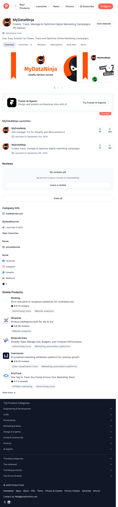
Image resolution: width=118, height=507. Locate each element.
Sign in (107, 6)
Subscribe (88, 6)
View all (58, 198)
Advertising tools (13, 33)
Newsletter (8, 491)
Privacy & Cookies (53, 491)
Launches (41, 6)
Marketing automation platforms (52, 346)
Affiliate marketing (22, 386)
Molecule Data (19, 338)
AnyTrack (16, 373)
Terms (40, 491)
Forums (70, 6)
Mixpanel (16, 317)
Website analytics (44, 311)
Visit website (104, 23)
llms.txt (96, 491)
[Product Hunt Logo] (6, 6)
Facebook (10, 261)
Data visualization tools (25, 366)
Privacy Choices (72, 491)
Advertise (86, 491)
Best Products (25, 6)
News (56, 6)
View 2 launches (10, 233)
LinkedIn (10, 272)
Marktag (15, 297)
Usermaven (17, 353)
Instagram (10, 266)
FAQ (33, 491)
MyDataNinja (19, 128)
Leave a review (58, 185)
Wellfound (10, 278)
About (26, 491)
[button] (83, 44)
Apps (18, 491)
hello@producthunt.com (26, 496)
